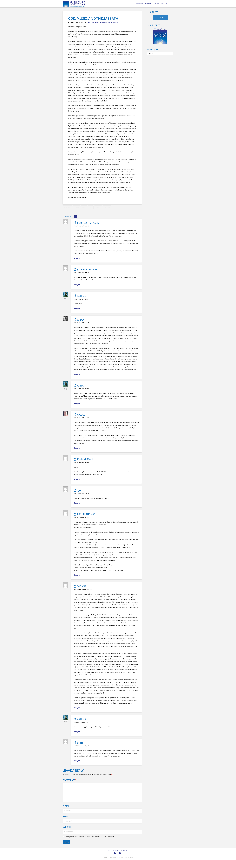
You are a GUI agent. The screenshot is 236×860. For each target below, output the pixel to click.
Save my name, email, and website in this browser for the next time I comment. (89, 836)
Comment (69, 780)
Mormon (91, 22)
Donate (162, 17)
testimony (104, 22)
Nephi (90, 207)
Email (67, 816)
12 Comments (114, 22)
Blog (121, 850)
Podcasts (115, 850)
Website (68, 827)
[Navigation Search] (170, 3)
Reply (76, 258)
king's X (77, 207)
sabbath (98, 207)
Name (67, 806)
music (97, 22)
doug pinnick (67, 207)
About (110, 850)
